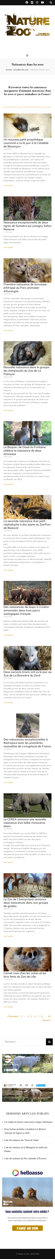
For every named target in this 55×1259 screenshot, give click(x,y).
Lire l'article (8, 185)
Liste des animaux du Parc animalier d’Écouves (25, 1158)
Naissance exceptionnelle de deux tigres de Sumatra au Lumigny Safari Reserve (27, 226)
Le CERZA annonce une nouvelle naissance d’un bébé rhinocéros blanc (25, 822)
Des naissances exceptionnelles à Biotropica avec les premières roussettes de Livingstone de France (27, 743)
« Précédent (12, 1016)
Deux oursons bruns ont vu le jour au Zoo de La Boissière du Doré (27, 673)
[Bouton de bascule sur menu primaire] (27, 55)
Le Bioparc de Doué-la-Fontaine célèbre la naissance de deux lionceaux (25, 450)
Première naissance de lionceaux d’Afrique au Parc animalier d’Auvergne (25, 287)
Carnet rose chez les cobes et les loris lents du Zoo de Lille (25, 974)
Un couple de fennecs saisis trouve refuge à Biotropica (28, 1122)
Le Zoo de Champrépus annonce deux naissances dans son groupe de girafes (26, 902)
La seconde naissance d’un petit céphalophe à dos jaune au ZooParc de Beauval (27, 524)
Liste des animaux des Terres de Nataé (21, 1140)
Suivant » (46, 1020)
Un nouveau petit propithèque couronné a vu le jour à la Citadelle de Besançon (26, 143)
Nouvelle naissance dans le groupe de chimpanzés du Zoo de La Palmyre (26, 370)
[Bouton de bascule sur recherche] (51, 3)
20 (49, 1016)
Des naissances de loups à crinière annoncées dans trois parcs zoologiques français (26, 610)
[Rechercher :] (22, 1041)
